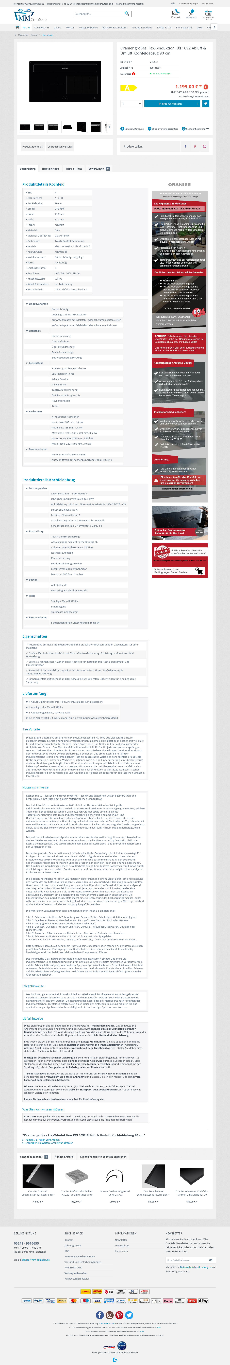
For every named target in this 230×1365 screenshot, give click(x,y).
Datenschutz (122, 1245)
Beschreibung (28, 168)
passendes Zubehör (33, 1156)
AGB (66, 1251)
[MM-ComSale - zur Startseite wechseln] (30, 15)
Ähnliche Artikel (64, 1156)
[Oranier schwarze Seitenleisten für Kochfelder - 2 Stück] (153, 1176)
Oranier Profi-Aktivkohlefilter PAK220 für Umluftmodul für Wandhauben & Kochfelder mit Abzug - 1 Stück (77, 1193)
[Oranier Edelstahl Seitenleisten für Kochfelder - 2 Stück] (38, 1176)
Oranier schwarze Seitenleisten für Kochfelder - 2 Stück (153, 1193)
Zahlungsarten (72, 1245)
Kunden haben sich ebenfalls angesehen (103, 1156)
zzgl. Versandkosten (199, 96)
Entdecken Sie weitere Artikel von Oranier (49, 1142)
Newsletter (121, 1240)
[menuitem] (103, 14)
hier (158, 1327)
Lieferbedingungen (188, 3)
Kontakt (68, 1240)
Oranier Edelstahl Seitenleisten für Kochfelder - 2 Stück (38, 1193)
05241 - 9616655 (26, 1243)
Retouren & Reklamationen (79, 1256)
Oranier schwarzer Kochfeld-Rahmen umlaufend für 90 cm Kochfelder (192, 1193)
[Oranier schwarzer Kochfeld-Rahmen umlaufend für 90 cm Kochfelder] (191, 1176)
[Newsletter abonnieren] (211, 1260)
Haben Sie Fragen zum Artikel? (42, 1139)
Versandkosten (106, 1323)
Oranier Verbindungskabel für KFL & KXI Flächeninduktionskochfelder (115, 1193)
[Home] (17, 27)
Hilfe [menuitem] (172, 3)
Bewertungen (99, 168)
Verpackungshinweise (76, 1278)
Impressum (121, 1251)
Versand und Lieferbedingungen (82, 1262)
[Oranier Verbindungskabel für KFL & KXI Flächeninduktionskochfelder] (115, 1176)
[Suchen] (128, 14)
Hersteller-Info (50, 168)
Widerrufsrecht (73, 1267)
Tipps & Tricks (74, 168)
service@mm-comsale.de (36, 1259)
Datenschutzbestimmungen (195, 1267)
